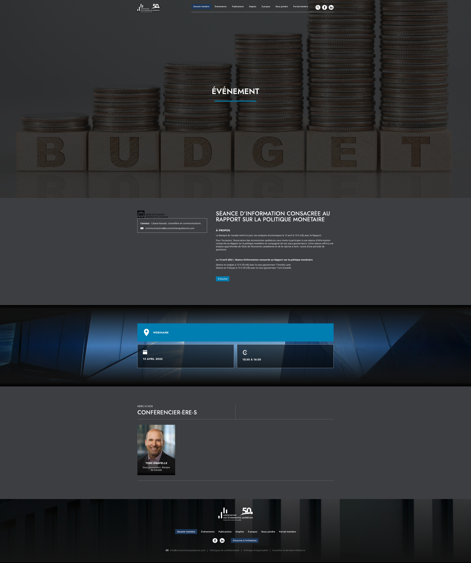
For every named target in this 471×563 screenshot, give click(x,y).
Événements (212, 8)
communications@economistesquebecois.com (169, 255)
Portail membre (299, 8)
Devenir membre (192, 8)
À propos (262, 8)
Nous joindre (279, 8)
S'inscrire (222, 305)
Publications (231, 8)
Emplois (247, 8)
